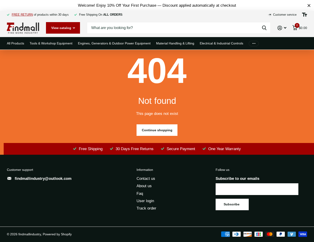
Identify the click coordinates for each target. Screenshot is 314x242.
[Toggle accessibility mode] (304, 15)
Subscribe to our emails (237, 178)
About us (144, 186)
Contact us (146, 178)
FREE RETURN (22, 14)
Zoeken (264, 28)
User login (145, 201)
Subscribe (232, 204)
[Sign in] (282, 28)
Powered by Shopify (57, 234)
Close (309, 5)
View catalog (61, 28)
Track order (146, 208)
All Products (15, 43)
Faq (140, 193)
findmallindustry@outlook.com (43, 178)
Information (145, 170)
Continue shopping (157, 130)
